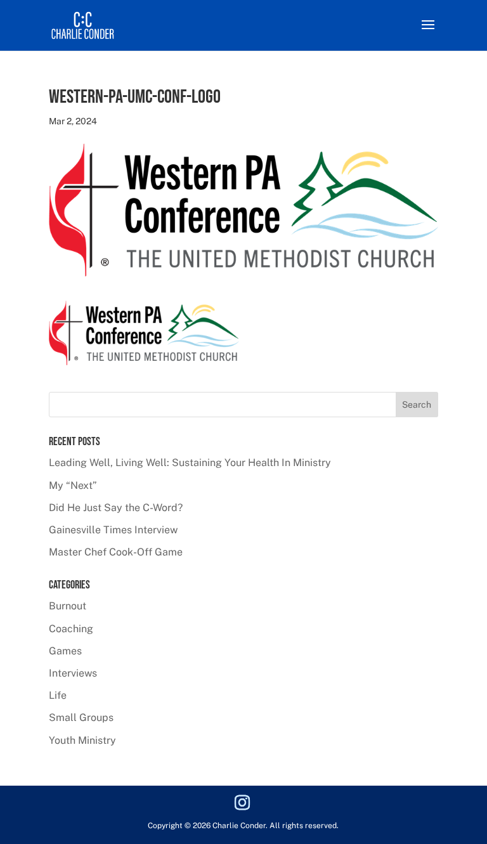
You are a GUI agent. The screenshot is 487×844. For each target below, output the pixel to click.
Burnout (67, 606)
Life (58, 695)
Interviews (73, 673)
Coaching (71, 629)
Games (65, 651)
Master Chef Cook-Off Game (116, 552)
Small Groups (81, 717)
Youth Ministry (82, 740)
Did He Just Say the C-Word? (116, 508)
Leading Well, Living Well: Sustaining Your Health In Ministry (190, 463)
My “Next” (73, 485)
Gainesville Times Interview (113, 530)
